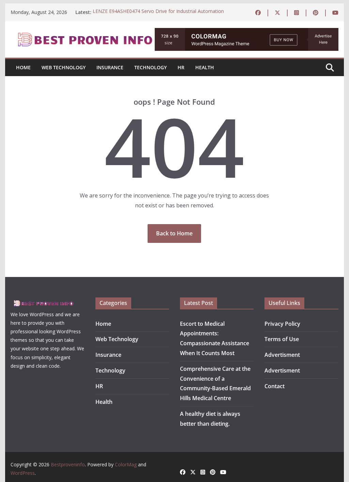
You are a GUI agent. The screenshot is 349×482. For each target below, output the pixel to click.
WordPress (23, 473)
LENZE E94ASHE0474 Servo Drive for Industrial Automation (158, 12)
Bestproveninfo (68, 464)
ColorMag (126, 464)
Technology (150, 67)
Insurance (109, 67)
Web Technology (64, 67)
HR (181, 67)
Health (204, 67)
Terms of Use (281, 339)
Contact (274, 386)
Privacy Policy (282, 323)
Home (23, 67)
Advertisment (282, 355)
